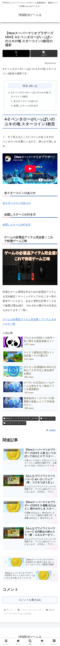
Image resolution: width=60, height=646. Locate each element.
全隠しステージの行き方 (25, 105)
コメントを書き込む (30, 599)
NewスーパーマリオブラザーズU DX (22, 418)
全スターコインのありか (25, 101)
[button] (43, 53)
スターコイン (49, 418)
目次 (25, 85)
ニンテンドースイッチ (15, 423)
